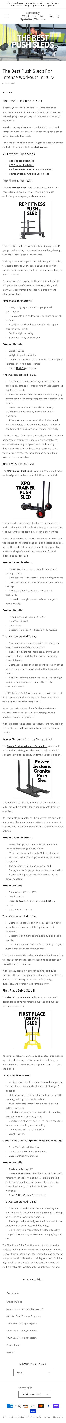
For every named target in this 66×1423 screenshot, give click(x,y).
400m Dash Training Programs (21, 1337)
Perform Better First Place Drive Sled (30, 169)
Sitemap (10, 1352)
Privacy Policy (13, 1345)
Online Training (14, 1301)
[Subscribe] (49, 1372)
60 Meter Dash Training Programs (23, 1316)
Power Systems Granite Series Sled (29, 173)
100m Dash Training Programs (21, 1323)
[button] (6, 16)
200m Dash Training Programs (21, 1330)
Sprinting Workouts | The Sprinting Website (27, 1417)
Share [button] (9, 92)
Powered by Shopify (55, 1417)
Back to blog (35, 1279)
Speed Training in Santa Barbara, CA (24, 1308)
